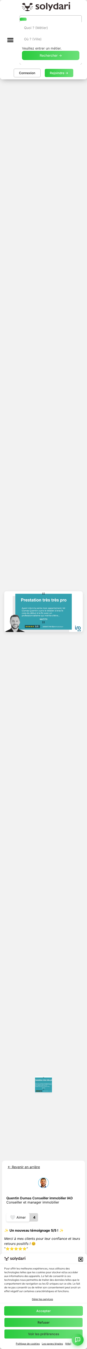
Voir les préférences (43, 1334)
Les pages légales (52, 1343)
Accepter (43, 1311)
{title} (68, 1343)
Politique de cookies (28, 1343)
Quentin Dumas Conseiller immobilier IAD (39, 1198)
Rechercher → (51, 55)
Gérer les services (42, 1299)
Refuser (44, 1322)
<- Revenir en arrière (24, 1167)
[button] (81, 1259)
